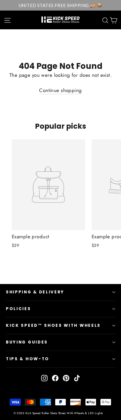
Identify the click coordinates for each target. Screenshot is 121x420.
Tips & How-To (27, 359)
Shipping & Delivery (35, 292)
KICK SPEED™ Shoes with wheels (53, 325)
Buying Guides (27, 342)
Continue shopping (60, 90)
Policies (18, 309)
